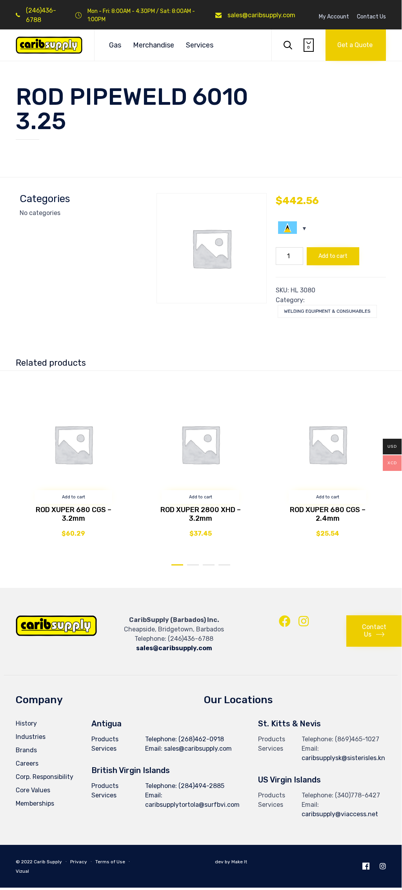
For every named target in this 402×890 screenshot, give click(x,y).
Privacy (78, 861)
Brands (26, 750)
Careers (27, 763)
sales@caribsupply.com (261, 15)
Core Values (33, 790)
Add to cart (332, 256)
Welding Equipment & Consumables (327, 311)
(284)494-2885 (201, 786)
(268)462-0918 (201, 739)
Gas (115, 45)
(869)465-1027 (357, 739)
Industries (30, 736)
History (26, 723)
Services (199, 45)
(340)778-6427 (357, 795)
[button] (356, 45)
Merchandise (153, 45)
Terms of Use (110, 861)
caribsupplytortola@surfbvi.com (192, 804)
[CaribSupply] (49, 45)
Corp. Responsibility (44, 777)
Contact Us (371, 17)
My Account (334, 17)
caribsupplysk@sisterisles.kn (343, 758)
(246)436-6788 (190, 638)
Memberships (35, 803)
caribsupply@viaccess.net (340, 814)
